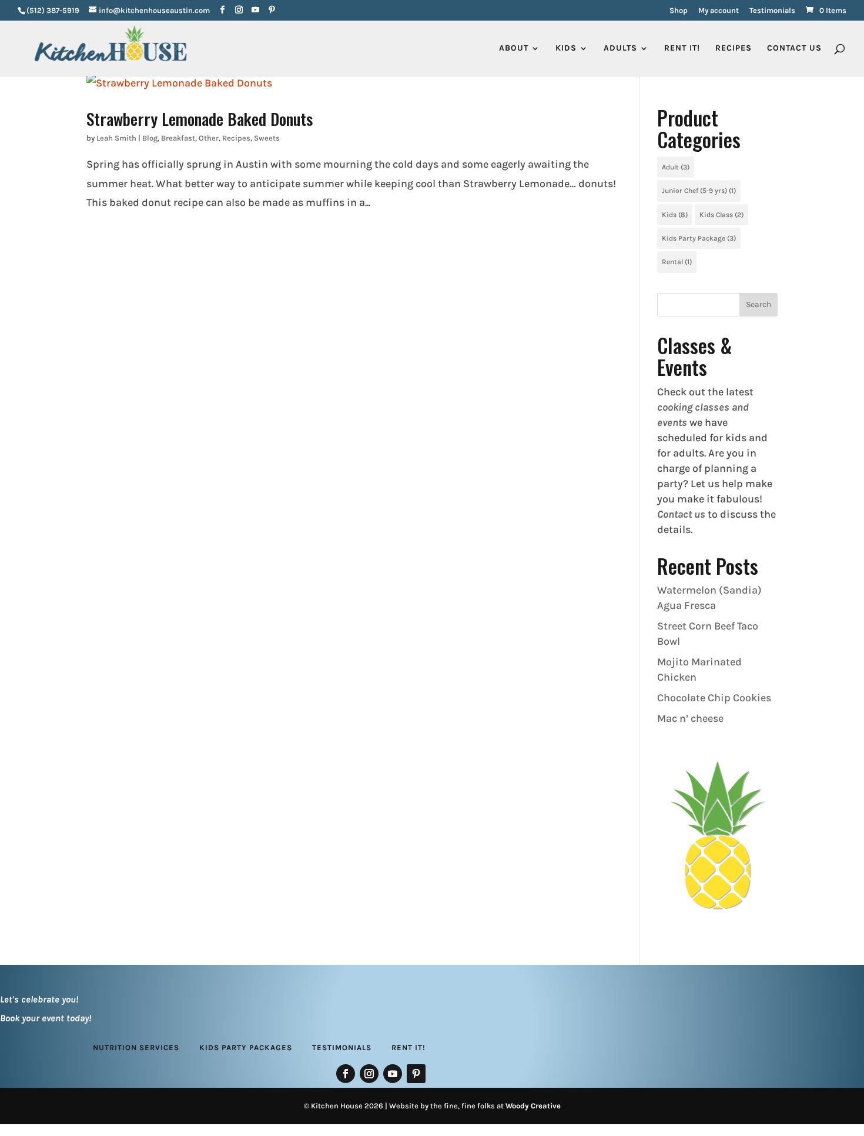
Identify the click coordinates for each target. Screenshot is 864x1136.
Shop (678, 10)
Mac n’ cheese (690, 718)
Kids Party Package (699, 238)
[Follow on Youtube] (392, 1073)
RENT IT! (682, 48)
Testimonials (772, 10)
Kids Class (721, 215)
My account (718, 10)
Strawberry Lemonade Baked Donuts (199, 118)
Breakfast (178, 138)
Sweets (267, 138)
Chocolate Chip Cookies (714, 697)
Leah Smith (116, 138)
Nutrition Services (136, 1047)
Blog (150, 138)
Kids (675, 215)
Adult (675, 167)
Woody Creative (533, 1105)
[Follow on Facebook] (345, 1073)
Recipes (733, 48)
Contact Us (794, 48)
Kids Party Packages (245, 1047)
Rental (677, 262)
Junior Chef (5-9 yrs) (699, 190)
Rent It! (408, 1047)
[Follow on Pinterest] (416, 1073)
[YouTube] (255, 10)
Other (209, 138)
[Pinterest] (272, 10)
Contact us (681, 514)
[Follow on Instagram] (369, 1073)
